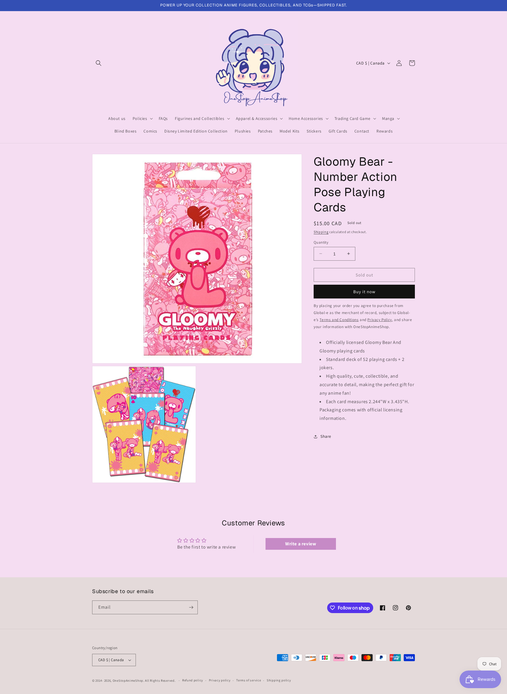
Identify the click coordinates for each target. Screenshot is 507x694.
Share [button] (325, 436)
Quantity (321, 242)
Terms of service (248, 680)
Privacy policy (220, 680)
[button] (98, 63)
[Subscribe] (191, 607)
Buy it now (364, 291)
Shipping (321, 232)
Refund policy (192, 680)
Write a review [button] (300, 544)
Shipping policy (279, 680)
